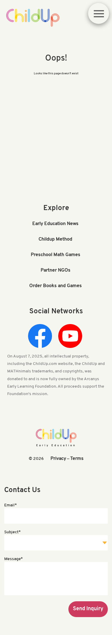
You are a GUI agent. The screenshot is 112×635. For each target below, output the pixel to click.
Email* (10, 505)
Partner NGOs (55, 270)
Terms (77, 458)
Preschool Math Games (55, 254)
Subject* (12, 532)
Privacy (58, 458)
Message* (13, 559)
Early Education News (55, 223)
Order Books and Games (55, 285)
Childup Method (55, 239)
